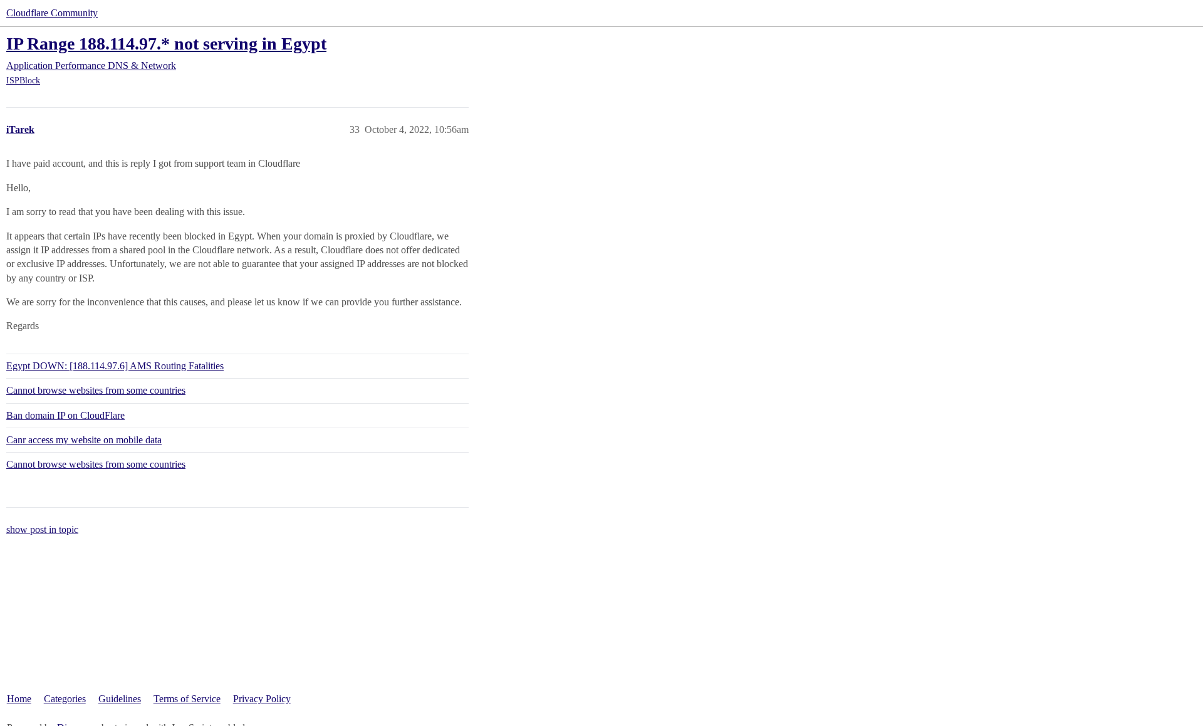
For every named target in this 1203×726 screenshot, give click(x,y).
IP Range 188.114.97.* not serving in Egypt (166, 43)
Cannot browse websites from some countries (95, 390)
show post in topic (42, 529)
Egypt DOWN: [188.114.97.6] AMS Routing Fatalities (115, 365)
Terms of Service (187, 698)
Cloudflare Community (52, 13)
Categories (65, 698)
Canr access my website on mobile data (84, 439)
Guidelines (119, 698)
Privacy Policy (262, 698)
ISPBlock (23, 80)
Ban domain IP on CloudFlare (65, 415)
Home (19, 698)
